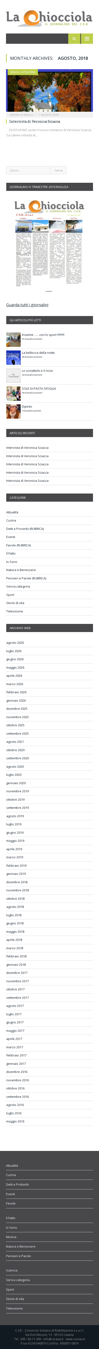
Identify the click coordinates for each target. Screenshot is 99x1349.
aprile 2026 (14, 675)
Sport (10, 595)
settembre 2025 (17, 733)
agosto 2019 (15, 816)
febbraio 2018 (16, 956)
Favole (11, 1203)
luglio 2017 (13, 1014)
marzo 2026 (14, 684)
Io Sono (11, 562)
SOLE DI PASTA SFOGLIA (39, 388)
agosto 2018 (15, 907)
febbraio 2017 (16, 1055)
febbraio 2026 (16, 692)
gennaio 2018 (16, 964)
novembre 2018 (17, 890)
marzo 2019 (14, 857)
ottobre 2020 (15, 750)
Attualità (12, 512)
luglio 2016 (13, 1113)
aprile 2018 (14, 940)
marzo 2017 (14, 1047)
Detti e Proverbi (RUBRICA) (25, 529)
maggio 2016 (15, 1121)
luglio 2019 (13, 824)
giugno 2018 (15, 923)
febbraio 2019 (16, 865)
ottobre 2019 (15, 799)
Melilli (29, 115)
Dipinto (27, 406)
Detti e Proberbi (17, 1184)
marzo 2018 (14, 948)
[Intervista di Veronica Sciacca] (49, 92)
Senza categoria (23, 72)
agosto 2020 (15, 766)
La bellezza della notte (38, 352)
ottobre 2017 (15, 989)
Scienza (12, 1270)
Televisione (14, 611)
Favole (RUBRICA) (18, 545)
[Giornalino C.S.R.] (49, 17)
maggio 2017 (15, 1030)
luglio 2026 (13, 651)
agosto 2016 (15, 1105)
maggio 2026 (15, 667)
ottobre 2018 (15, 898)
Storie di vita (15, 603)
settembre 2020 (17, 758)
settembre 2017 (17, 997)
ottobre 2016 (15, 1088)
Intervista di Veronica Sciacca (34, 121)
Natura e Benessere (21, 570)
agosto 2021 (15, 741)
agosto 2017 (15, 1006)
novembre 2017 (17, 981)
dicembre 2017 (16, 973)
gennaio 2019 (16, 874)
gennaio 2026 (16, 700)
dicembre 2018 (16, 882)
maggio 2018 (15, 931)
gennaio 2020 (16, 783)
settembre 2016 (17, 1096)
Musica (11, 1237)
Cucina (11, 520)
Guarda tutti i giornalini (27, 304)
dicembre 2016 (16, 1072)
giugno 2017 (15, 1022)
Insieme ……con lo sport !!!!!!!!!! (43, 335)
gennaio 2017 (16, 1063)
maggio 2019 (15, 840)
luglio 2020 (13, 774)
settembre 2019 (17, 807)
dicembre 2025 (16, 708)
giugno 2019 (15, 832)
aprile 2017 (14, 1039)
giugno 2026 (15, 659)
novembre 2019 (17, 791)
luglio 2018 (13, 915)
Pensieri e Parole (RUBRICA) (26, 578)
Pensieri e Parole (18, 1256)
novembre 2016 (17, 1080)
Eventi (10, 537)
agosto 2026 (15, 642)
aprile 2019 (14, 849)
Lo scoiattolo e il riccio (37, 370)
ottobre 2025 (15, 725)
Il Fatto (11, 553)
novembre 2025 (17, 717)
